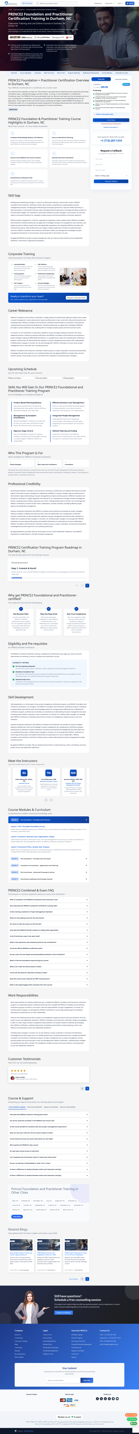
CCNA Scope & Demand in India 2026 (74, 1254)
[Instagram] (109, 1398)
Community (18, 1347)
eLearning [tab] (101, 79)
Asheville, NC (25, 1201)
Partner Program (76, 1338)
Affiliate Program (77, 1335)
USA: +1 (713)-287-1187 (108, 1335)
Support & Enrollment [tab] (51, 1107)
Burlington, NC (38, 1201)
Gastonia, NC (52, 1205)
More (119, 3)
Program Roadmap (74, 73)
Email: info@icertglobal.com (109, 1344)
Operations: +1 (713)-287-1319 (110, 1338)
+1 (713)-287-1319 (111, 140)
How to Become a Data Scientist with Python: (45, 1254)
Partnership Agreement (50, 1351)
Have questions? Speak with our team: (111, 137)
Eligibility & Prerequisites (91, 73)
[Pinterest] (113, 1398)
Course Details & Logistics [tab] (17, 1107)
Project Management (19, 9)
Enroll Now (111, 120)
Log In (131, 3)
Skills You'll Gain (49, 73)
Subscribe (86, 1380)
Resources (108, 3)
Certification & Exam (121, 73)
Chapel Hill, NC (60, 1201)
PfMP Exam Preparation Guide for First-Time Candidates (21, 1254)
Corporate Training (21, 1341)
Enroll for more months (110, 127)
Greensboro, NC (65, 1205)
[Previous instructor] (46, 800)
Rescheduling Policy (49, 1341)
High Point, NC (28, 1210)
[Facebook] (97, 1398)
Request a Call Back (63, 1313)
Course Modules (107, 73)
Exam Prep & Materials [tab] (34, 1107)
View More (17, 1217)
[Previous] (82, 1279)
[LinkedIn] (105, 1398)
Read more (13, 109)
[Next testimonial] (87, 1088)
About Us (18, 1335)
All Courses (28, 3)
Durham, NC (28, 1205)
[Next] (87, 1279)
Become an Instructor (78, 1341)
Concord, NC (16, 1205)
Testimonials (19, 1338)
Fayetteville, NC (40, 1205)
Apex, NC (15, 1201)
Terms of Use (47, 1335)
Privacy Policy (47, 1338)
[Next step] (87, 585)
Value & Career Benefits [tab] (67, 1107)
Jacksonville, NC (68, 1210)
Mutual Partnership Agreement (81, 1344)
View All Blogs (73, 1279)
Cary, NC (49, 1201)
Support (74, 1357)
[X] (101, 1398)
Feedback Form (48, 1354)
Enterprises (98, 3)
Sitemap (17, 1351)
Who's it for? (61, 73)
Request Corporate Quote (76, 298)
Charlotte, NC (72, 1201)
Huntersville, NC (41, 1210)
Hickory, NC (16, 1210)
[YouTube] (117, 1398)
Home (10, 9)
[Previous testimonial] (82, 1088)
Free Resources (76, 1347)
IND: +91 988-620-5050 (108, 1341)
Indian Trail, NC (55, 1210)
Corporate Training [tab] (121, 79)
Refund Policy (47, 1344)
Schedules (37, 73)
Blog (16, 1344)
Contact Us (75, 1354)
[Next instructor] (51, 800)
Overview (14, 73)
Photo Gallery (19, 1357)
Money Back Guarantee (50, 1347)
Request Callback (111, 181)
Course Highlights (25, 73)
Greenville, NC (78, 1205)
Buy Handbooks (20, 1354)
